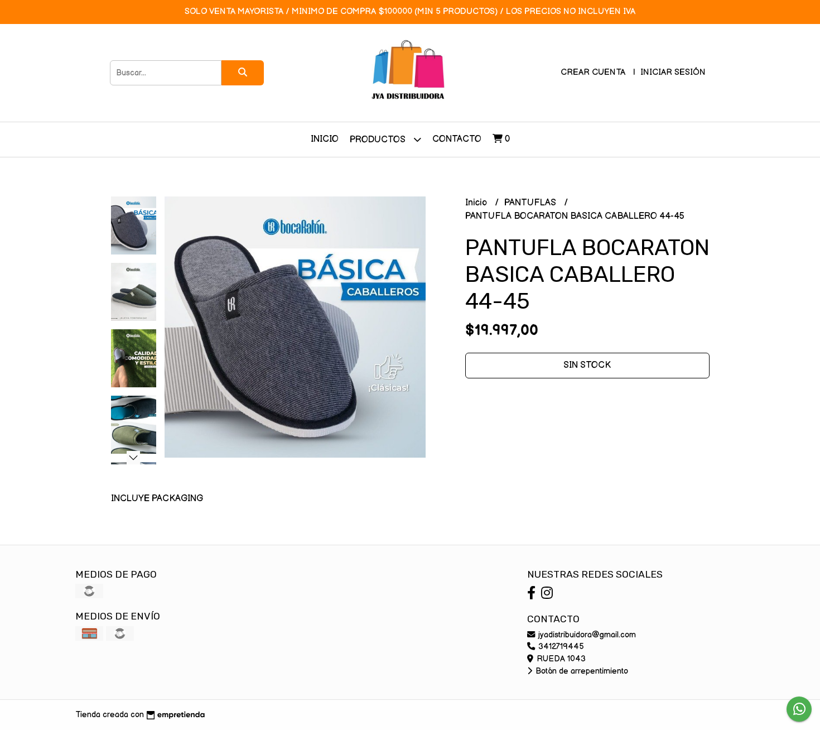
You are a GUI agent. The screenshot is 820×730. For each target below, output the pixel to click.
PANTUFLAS (531, 203)
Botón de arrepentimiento (580, 671)
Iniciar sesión (673, 72)
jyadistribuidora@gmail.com (586, 635)
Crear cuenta (593, 72)
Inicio (325, 139)
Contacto (456, 139)
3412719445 (560, 646)
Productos (379, 140)
